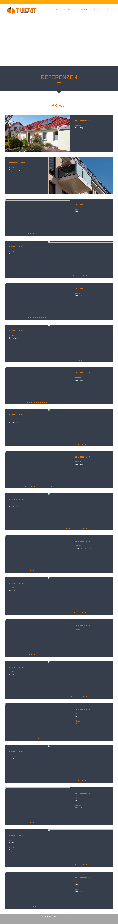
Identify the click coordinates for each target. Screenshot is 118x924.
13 (48, 486)
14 (51, 486)
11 (47, 233)
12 (46, 486)
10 (45, 233)
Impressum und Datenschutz (68, 917)
